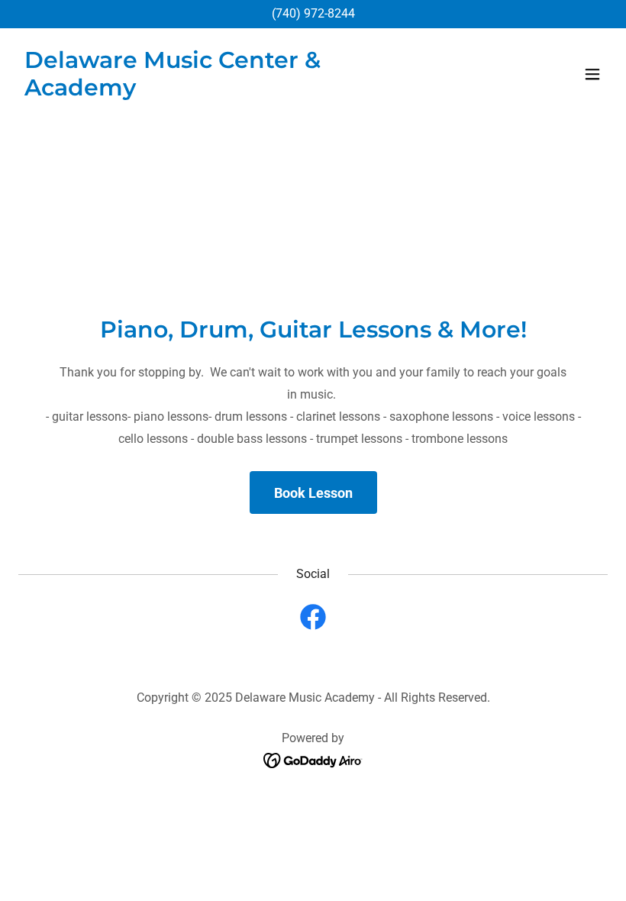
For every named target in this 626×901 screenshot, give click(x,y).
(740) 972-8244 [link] (313, 13)
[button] (592, 74)
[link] (224, 91)
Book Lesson (313, 493)
